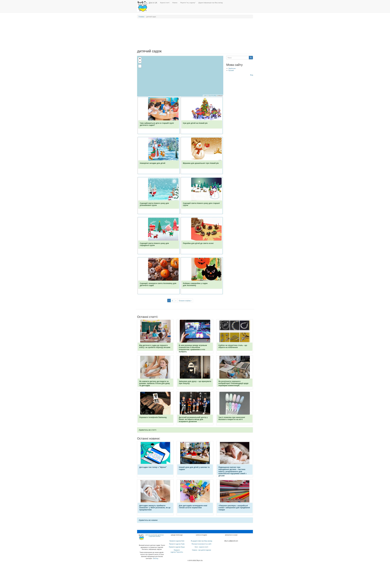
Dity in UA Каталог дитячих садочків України (155, 535)
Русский (231, 70)
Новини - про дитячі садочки (201, 550)
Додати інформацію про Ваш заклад (210, 3)
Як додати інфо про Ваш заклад (201, 541)
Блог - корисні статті (201, 547)
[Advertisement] (195, 34)
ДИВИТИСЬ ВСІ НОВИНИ (149, 520)
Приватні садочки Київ (176, 541)
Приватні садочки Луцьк (177, 547)
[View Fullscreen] (139, 66)
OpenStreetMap (213, 95)
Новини (174, 3)
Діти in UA (153, 2)
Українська (232, 68)
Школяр (155, 558)
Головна (141, 17)
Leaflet (205, 95)
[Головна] (143, 6)
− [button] (140, 61)
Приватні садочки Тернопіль (177, 551)
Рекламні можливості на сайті (201, 544)
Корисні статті (164, 3)
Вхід (251, 75)
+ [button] (140, 58)
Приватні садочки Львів (176, 544)
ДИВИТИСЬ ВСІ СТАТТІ (148, 430)
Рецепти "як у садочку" (187, 3)
